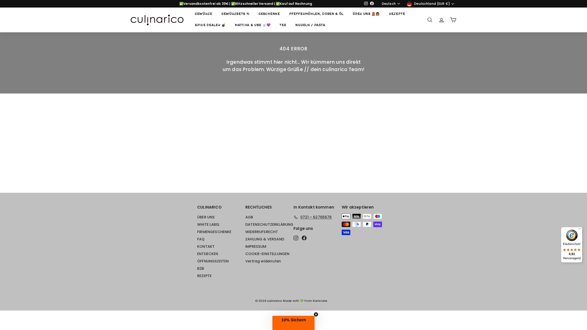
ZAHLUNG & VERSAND (264, 239)
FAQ (201, 239)
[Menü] (579, 230)
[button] (293, 323)
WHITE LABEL (208, 224)
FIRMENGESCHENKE (214, 231)
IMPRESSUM (255, 246)
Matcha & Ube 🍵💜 (253, 25)
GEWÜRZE (203, 14)
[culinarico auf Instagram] (296, 238)
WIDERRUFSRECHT (261, 231)
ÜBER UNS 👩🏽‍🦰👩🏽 (366, 14)
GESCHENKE (269, 14)
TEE (283, 25)
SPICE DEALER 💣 (210, 25)
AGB (249, 217)
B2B (200, 268)
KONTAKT (206, 246)
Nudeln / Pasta (310, 25)
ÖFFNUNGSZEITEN (213, 261)
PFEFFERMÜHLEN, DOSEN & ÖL (316, 14)
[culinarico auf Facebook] (304, 238)
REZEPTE (397, 14)
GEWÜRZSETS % (235, 14)
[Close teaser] (316, 314)
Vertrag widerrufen (263, 261)
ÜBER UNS (206, 217)
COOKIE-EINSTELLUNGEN (267, 253)
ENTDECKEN (207, 253)
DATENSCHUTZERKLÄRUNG (269, 224)
